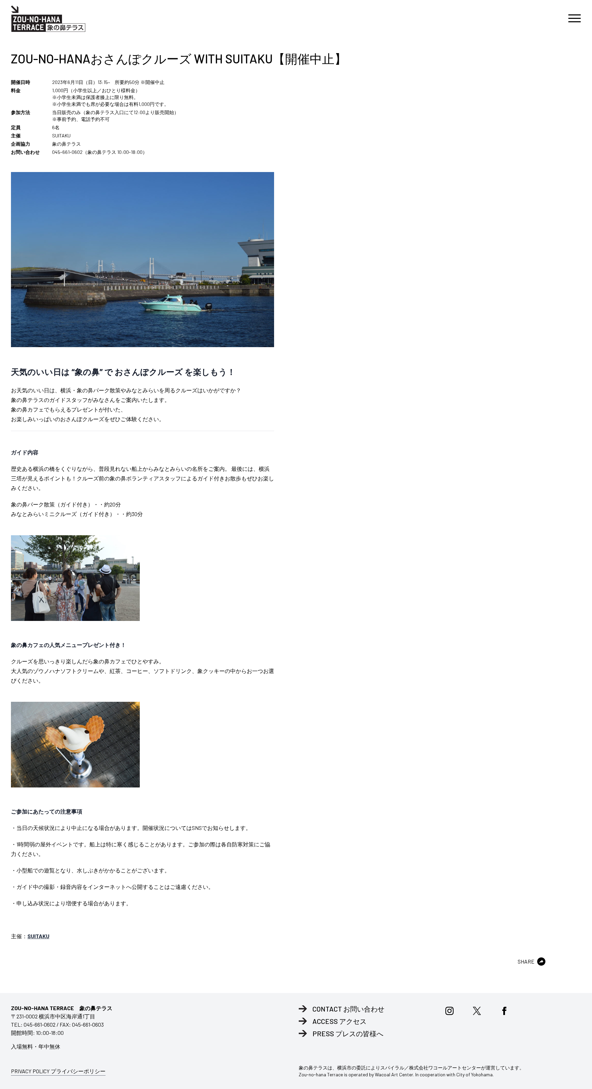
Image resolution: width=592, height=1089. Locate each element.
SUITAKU (38, 936)
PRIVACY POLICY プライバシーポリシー (58, 1071)
